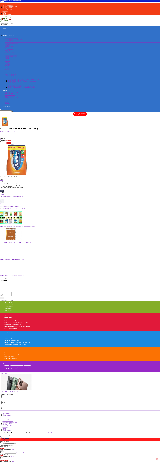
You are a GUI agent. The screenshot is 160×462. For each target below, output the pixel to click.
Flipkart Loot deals (9, 40)
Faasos (6, 62)
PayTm (6, 47)
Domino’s (4, 12)
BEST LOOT (5, 208)
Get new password (3, 460)
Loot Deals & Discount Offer (8, 35)
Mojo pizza (7, 61)
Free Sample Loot (6, 4)
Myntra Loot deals (9, 46)
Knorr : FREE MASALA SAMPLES (15, 85)
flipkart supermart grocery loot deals (16, 41)
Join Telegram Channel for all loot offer (80, 114)
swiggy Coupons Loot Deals (11, 56)
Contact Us (7, 103)
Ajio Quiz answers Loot (10, 76)
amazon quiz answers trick (10, 74)
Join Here (2, 1)
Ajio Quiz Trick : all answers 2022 (10, 368)
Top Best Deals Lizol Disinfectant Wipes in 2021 (12, 259)
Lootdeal (7, 58)
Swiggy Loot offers (8, 310)
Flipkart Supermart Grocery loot (10, 358)
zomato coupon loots (8, 304)
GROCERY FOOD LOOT (10, 96)
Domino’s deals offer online (11, 55)
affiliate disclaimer (51, 432)
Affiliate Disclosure (6, 14)
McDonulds (7, 69)
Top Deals (5, 90)
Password (6, 445)
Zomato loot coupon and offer (11, 43)
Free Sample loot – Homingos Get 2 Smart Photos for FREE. (21, 86)
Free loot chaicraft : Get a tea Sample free (17, 80)
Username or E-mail (4, 458)
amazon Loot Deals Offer (9, 336)
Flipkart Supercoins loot (9, 356)
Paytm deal (10, 49)
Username (2, 442)
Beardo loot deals (9, 65)
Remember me (4, 454)
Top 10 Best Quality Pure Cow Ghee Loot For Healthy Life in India (17, 226)
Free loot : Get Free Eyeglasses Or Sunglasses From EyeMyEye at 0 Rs (23, 87)
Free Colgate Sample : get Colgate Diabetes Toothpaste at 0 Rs (22, 81)
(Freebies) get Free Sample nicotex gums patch (18, 84)
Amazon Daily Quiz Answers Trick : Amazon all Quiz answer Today (17, 365)
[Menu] (0, 109)
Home (4, 28)
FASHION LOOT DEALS (10, 93)
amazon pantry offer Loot (9, 338)
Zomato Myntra (7, 308)
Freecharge (5, 11)
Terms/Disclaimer (6, 413)
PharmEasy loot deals (10, 52)
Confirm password (4, 446)
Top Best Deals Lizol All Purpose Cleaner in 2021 (12, 275)
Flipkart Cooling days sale (9, 350)
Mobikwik (7, 45)
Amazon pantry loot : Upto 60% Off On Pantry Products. (15, 344)
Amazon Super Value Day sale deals (11, 340)
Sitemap (4, 13)
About (6, 102)
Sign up (1, 448)
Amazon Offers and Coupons (11, 38)
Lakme (6, 59)
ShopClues (7, 64)
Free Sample (8, 78)
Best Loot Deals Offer (7, 10)
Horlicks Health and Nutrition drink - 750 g (17, 208)
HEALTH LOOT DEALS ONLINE (12, 92)
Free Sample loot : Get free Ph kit (15, 82)
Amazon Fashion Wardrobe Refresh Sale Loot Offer (14, 334)
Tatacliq (7, 63)
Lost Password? (20, 452)
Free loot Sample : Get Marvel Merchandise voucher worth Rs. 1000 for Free (24, 79)
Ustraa (6, 67)
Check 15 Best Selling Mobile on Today (10, 391)
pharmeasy (7, 50)
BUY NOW (2, 180)
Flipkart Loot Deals (8, 352)
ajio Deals (4, 8)
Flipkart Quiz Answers (7, 7)
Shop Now (8, 140)
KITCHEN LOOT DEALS (10, 95)
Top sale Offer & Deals (7, 5)
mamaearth (7, 44)
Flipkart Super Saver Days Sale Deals (11, 354)
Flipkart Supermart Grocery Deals (9, 6)
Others (4, 100)
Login (1, 455)
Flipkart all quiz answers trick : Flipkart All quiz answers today (16, 366)
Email (1, 444)
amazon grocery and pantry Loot (15, 39)
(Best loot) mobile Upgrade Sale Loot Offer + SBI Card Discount (17, 342)
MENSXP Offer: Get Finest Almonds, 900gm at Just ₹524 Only (16, 242)
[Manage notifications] (157, 459)
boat (6, 54)
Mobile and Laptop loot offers (11, 97)
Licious (6, 51)
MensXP (7, 57)
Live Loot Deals (6, 31)
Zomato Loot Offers (8, 306)
